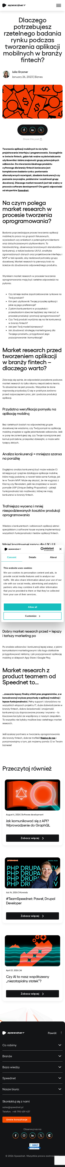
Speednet (9, 1078)
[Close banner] (60, 549)
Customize (30, 616)
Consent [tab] (11, 557)
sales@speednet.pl (12, 1107)
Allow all (32, 607)
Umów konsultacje (16, 1119)
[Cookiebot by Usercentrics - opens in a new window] (41, 549)
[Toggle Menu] (58, 5)
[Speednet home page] (14, 5)
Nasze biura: (10, 1089)
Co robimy (9, 1045)
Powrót (52, 1033)
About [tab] (53, 557)
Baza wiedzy (11, 1067)
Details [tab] (32, 557)
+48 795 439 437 (21, 1111)
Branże (7, 1056)
